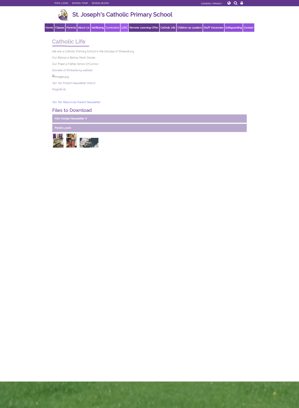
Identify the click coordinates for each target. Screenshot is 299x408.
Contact (249, 27)
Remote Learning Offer (143, 27)
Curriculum (112, 27)
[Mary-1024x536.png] (89, 142)
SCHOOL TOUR (80, 3)
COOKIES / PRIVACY (211, 3)
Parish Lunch (63, 128)
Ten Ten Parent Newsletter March (73, 83)
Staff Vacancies (213, 27)
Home (49, 27)
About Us (84, 27)
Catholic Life (167, 27)
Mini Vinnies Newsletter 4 (71, 118)
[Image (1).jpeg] (58, 140)
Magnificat (59, 89)
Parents (71, 27)
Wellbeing (98, 27)
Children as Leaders (189, 27)
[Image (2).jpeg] (71, 140)
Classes (59, 27)
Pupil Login (61, 3)
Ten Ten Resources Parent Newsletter (76, 102)
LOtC (124, 27)
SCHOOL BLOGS (100, 3)
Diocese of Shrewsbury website (72, 70)
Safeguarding (233, 27)
